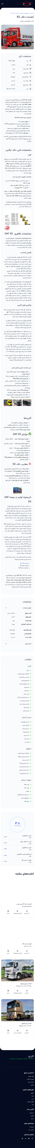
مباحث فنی (31, 1088)
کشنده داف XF (24, 570)
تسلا (33, 1102)
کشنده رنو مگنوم (27, 1030)
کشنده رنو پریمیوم (26, 990)
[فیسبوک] (32, 1145)
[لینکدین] (22, 1145)
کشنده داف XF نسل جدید (24, 910)
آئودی (32, 1100)
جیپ (32, 1105)
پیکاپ (32, 1122)
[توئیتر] (29, 1145)
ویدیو (32, 1091)
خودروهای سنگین (24, 13)
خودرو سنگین (30, 1086)
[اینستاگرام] (25, 1145)
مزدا (33, 1111)
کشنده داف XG (14, 13)
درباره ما (32, 1133)
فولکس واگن (30, 1108)
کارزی (32, 13)
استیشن (32, 1119)
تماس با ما (31, 1136)
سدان (32, 1125)
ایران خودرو (31, 1083)
